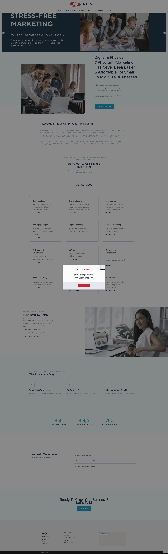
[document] (84, 277)
